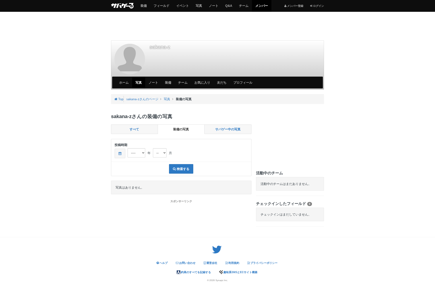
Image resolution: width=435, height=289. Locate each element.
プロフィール (242, 82)
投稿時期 (121, 145)
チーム (244, 7)
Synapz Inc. (221, 280)
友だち (222, 82)
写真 (199, 7)
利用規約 (233, 263)
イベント (182, 7)
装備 (143, 7)
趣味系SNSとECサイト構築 (240, 272)
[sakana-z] (129, 59)
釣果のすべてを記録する (195, 272)
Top (120, 99)
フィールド (161, 7)
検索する (182, 169)
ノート (213, 7)
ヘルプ (163, 263)
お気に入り (202, 82)
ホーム (124, 82)
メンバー (261, 7)
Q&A (228, 7)
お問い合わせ (187, 263)
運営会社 (211, 263)
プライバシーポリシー (264, 263)
